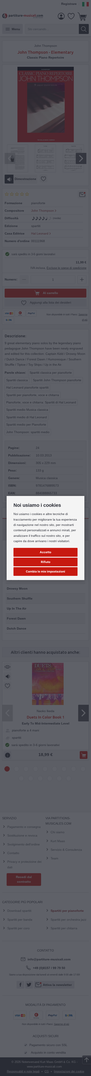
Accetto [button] (45, 552)
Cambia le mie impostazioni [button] (45, 571)
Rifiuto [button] (45, 562)
